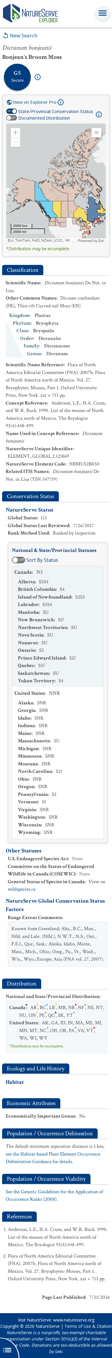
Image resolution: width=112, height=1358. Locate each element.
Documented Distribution (44, 118)
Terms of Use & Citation (88, 1326)
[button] (15, 133)
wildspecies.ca (22, 889)
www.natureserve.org (73, 1320)
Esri (101, 241)
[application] (56, 183)
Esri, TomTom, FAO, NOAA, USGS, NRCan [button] (42, 240)
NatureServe (48, 1326)
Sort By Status (42, 560)
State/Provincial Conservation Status (55, 111)
